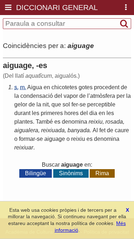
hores (71, 113)
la (16, 96)
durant (22, 113)
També (44, 122)
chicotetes (64, 87)
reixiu (96, 122)
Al (95, 130)
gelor (20, 104)
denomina (74, 122)
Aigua (34, 87)
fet (102, 130)
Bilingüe (35, 173)
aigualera (26, 130)
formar (27, 139)
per (120, 96)
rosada (114, 122)
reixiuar (23, 147)
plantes (23, 122)
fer (74, 104)
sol (66, 104)
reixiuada (53, 130)
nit (46, 104)
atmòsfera (102, 96)
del (58, 96)
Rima (102, 173)
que (56, 104)
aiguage (54, 139)
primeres (52, 113)
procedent (106, 87)
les (35, 113)
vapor (71, 96)
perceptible (101, 104)
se (83, 104)
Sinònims (71, 173)
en (47, 87)
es (57, 122)
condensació (36, 96)
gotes (86, 87)
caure (122, 130)
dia (93, 113)
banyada (79, 130)
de (124, 87)
